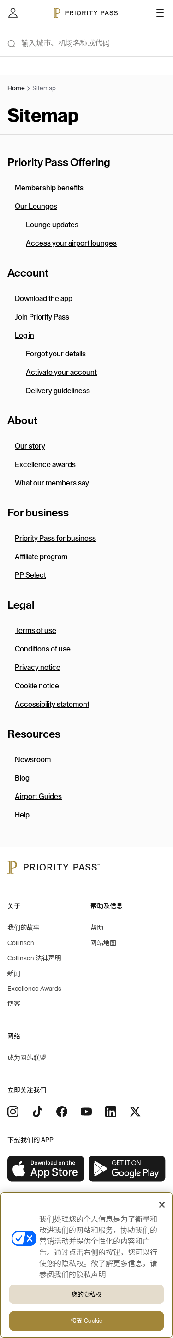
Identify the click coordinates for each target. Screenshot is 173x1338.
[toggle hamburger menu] (160, 12)
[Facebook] (61, 1111)
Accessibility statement (52, 704)
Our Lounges (36, 206)
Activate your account (61, 372)
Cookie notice (37, 686)
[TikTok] (37, 1111)
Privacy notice (37, 667)
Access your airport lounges (71, 243)
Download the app (43, 298)
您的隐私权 (87, 1294)
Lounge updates (52, 225)
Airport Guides (38, 796)
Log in (24, 335)
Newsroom (33, 760)
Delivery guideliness (58, 391)
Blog (22, 778)
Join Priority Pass (42, 317)
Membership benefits (49, 188)
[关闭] (162, 1205)
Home (16, 88)
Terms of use (35, 630)
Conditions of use (43, 649)
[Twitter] (135, 1111)
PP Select (30, 575)
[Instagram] (12, 1111)
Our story (30, 446)
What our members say (52, 483)
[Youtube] (86, 1111)
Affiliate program (41, 557)
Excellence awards (45, 464)
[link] (46, 1169)
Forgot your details (56, 354)
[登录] (12, 12)
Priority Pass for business (55, 538)
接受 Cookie (86, 1321)
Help (22, 815)
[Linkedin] (110, 1111)
